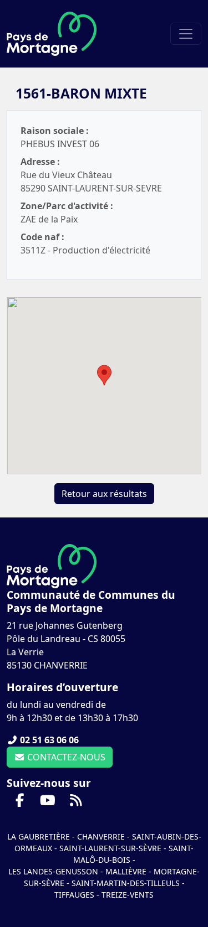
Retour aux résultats (104, 494)
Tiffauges (74, 894)
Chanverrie (101, 836)
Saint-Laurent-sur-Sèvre (110, 848)
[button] (104, 375)
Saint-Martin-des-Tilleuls (126, 883)
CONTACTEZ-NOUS (65, 757)
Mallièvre (125, 871)
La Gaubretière (38, 836)
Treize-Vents (128, 894)
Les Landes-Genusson (54, 871)
